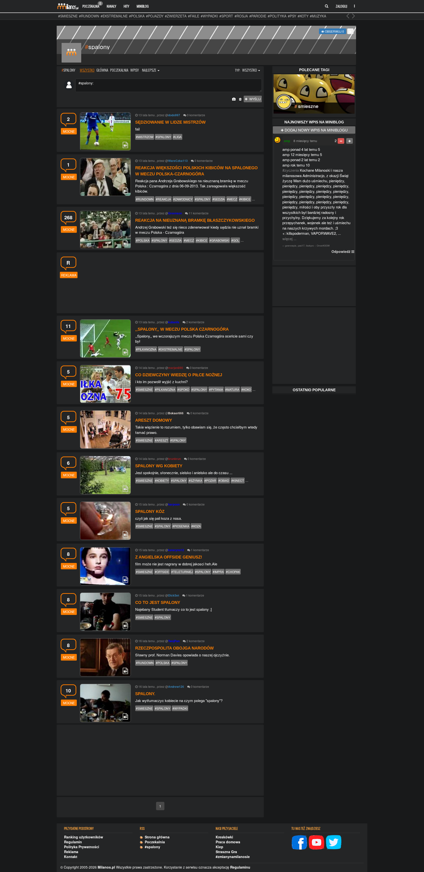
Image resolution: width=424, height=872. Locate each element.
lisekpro (310, 245)
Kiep (219, 846)
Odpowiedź (340, 251)
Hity (126, 6)
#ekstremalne (114, 15)
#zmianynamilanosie (233, 856)
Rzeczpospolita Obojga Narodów (174, 648)
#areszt (161, 440)
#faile (193, 15)
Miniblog (143, 6)
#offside (162, 572)
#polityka (277, 15)
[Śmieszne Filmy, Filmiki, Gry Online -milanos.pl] (67, 6)
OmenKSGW (323, 245)
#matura (232, 389)
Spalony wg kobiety (158, 466)
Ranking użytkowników (83, 836)
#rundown (89, 15)
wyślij (254, 99)
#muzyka (318, 15)
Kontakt (70, 856)
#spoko (183, 389)
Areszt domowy (153, 420)
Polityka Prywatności (81, 846)
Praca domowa (228, 841)
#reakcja (163, 199)
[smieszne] (314, 93)
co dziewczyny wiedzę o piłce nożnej (178, 375)
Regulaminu (240, 867)
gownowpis (290, 245)
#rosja (241, 15)
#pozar (210, 480)
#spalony (163, 137)
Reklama (71, 851)
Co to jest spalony (157, 602)
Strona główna (156, 836)
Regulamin (73, 841)
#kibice (245, 199)
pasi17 (301, 245)
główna (102, 70)
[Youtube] (316, 841)
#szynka (195, 480)
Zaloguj (341, 6)
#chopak (233, 572)
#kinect (237, 480)
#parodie (257, 15)
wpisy (134, 70)
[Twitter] (334, 841)
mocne (69, 131)
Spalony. (145, 693)
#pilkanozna (146, 349)
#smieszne (68, 15)
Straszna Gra (226, 851)
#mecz (232, 199)
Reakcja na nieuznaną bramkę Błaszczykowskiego (195, 220)
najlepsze (149, 70)
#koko (246, 389)
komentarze (197, 115)
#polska (137, 15)
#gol (235, 240)
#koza (196, 526)
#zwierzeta (175, 15)
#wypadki (209, 15)
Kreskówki (224, 836)
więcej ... (289, 238)
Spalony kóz (149, 511)
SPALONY (68, 70)
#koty (303, 15)
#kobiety (162, 480)
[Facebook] (299, 841)
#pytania (216, 389)
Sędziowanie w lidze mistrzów (170, 122)
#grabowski (219, 240)
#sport (226, 15)
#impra (218, 572)
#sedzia (218, 199)
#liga (177, 137)
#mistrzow (144, 137)
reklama (69, 275)
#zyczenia (290, 170)
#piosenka (180, 526)
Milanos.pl (106, 867)
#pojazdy (154, 15)
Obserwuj (334, 31)
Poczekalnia (91, 5)
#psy (292, 15)
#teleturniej (182, 572)
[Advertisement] (171, 282)
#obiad (223, 480)
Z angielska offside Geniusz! (168, 557)
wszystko (87, 70)
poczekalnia (119, 70)
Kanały (111, 6)
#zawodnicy (183, 199)
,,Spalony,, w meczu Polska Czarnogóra (182, 329)
